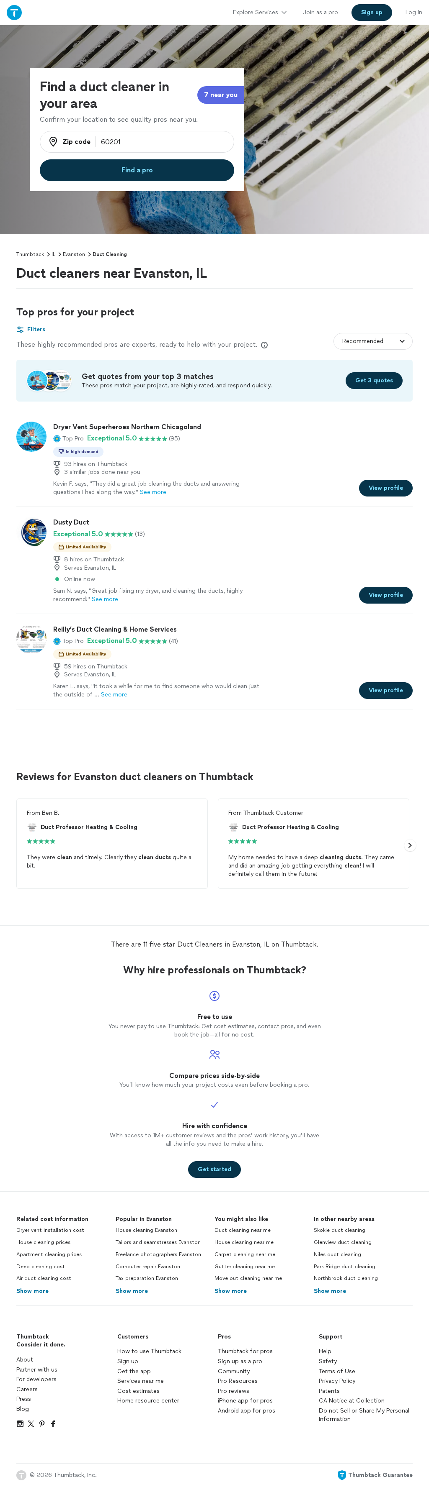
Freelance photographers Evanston (158, 1254)
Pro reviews (233, 1391)
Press (23, 1399)
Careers (27, 1389)
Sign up (127, 1361)
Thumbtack (30, 254)
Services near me (140, 1381)
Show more (32, 1291)
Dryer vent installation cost (50, 1230)
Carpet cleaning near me (244, 1254)
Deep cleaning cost (40, 1266)
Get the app (134, 1371)
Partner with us (36, 1369)
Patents (329, 1391)
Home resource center (148, 1400)
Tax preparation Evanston (147, 1278)
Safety (328, 1361)
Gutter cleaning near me (244, 1266)
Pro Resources (238, 1381)
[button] (68, 438)
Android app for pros (246, 1410)
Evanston (74, 254)
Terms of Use (337, 1371)
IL (53, 254)
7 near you (221, 95)
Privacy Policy (337, 1381)
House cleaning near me (244, 1242)
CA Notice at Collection (352, 1400)
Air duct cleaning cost (43, 1278)
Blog (22, 1409)
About (24, 1359)
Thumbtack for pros (245, 1351)
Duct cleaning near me (242, 1230)
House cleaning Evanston (146, 1230)
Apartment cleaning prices (49, 1254)
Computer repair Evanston (148, 1266)
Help (325, 1351)
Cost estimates (138, 1391)
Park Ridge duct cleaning (344, 1266)
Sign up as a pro (240, 1361)
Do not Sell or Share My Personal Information (364, 1415)
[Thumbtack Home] (14, 12)
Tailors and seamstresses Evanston (158, 1242)
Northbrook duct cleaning (346, 1278)
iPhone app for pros (245, 1400)
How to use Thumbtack (149, 1351)
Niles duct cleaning (337, 1254)
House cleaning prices (43, 1242)
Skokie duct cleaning (339, 1230)
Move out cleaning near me (248, 1278)
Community (234, 1371)
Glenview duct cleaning (343, 1242)
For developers (36, 1379)
